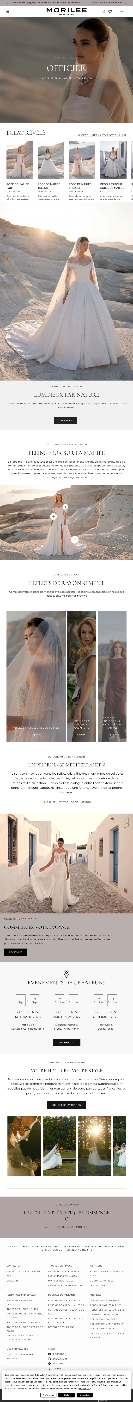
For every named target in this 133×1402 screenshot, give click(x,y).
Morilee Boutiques (60, 1281)
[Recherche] (104, 11)
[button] (114, 1385)
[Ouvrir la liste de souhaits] (110, 13)
